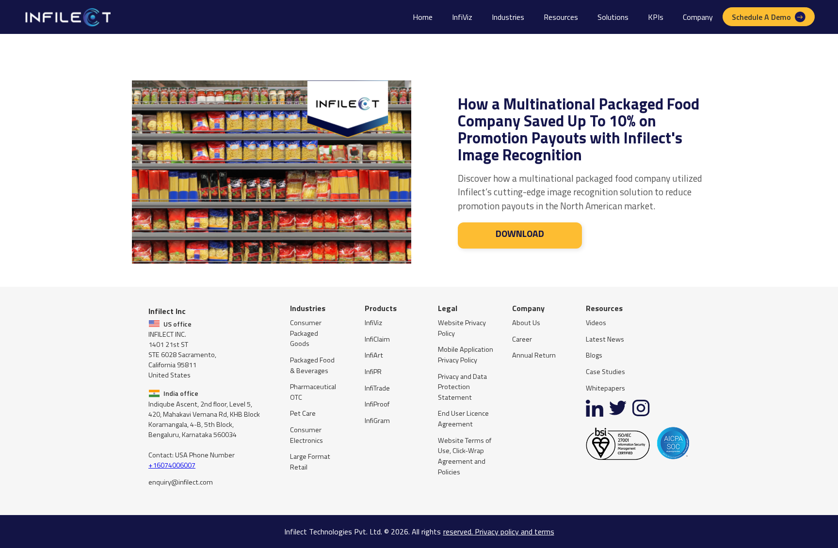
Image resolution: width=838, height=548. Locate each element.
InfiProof (377, 404)
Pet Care (303, 413)
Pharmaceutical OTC (313, 392)
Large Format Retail (310, 462)
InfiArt (374, 355)
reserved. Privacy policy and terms (498, 531)
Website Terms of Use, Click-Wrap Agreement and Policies (464, 456)
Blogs (594, 355)
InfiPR (373, 372)
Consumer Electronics (306, 435)
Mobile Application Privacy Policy (465, 354)
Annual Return (534, 355)
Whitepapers (605, 388)
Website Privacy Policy (462, 328)
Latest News (605, 339)
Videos (596, 323)
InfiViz (462, 17)
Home (423, 17)
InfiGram (377, 421)
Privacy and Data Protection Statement (462, 387)
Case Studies (605, 372)
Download (520, 233)
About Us (526, 323)
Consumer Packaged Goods (306, 333)
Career (522, 339)
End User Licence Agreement (463, 418)
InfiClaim (377, 339)
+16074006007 (171, 465)
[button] (508, 16)
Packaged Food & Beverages (312, 365)
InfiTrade (377, 388)
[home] (67, 17)
